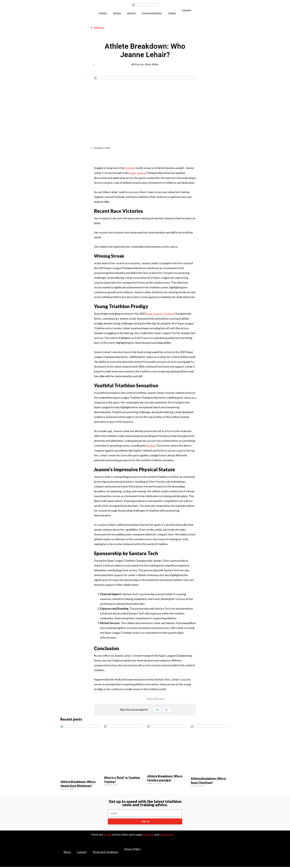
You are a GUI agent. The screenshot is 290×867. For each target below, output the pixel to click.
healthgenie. (167, 834)
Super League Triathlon (160, 313)
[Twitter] (221, 846)
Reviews (117, 13)
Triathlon (102, 13)
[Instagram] (228, 850)
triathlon (130, 168)
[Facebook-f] (215, 846)
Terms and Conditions (105, 852)
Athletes (99, 27)
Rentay (107, 834)
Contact (82, 852)
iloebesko (148, 834)
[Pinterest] (228, 846)
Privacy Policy (132, 849)
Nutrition (131, 13)
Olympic (151, 445)
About (67, 852)
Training (172, 13)
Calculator (187, 10)
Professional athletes (152, 13)
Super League (137, 172)
